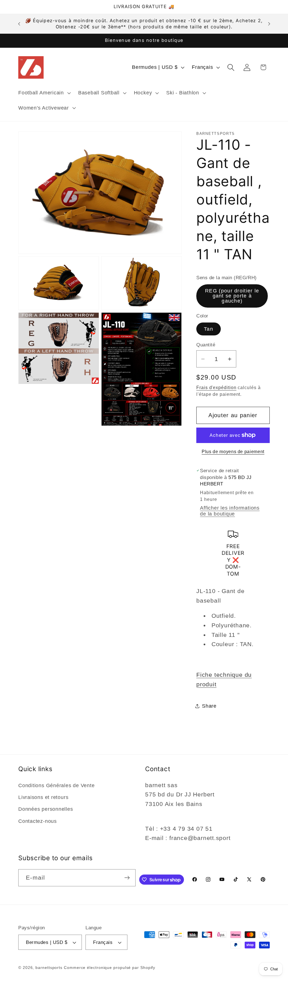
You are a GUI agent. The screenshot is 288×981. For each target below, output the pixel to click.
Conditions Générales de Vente (56, 785)
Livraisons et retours (43, 797)
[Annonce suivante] (269, 24)
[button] (44, 93)
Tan (208, 329)
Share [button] (209, 706)
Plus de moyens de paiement (233, 451)
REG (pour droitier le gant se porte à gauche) (232, 296)
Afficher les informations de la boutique (230, 511)
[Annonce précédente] (19, 24)
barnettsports (48, 967)
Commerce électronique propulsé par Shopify (109, 967)
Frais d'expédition (216, 387)
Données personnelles (45, 809)
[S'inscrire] (127, 877)
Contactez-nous (37, 821)
